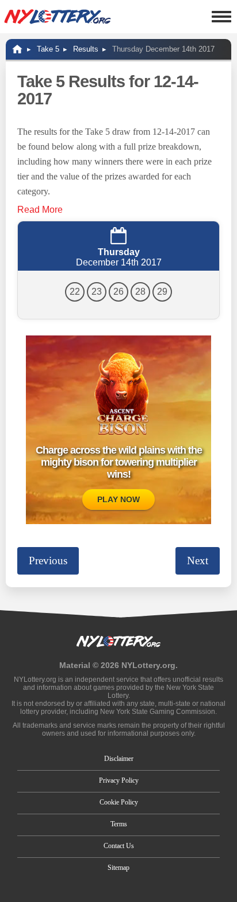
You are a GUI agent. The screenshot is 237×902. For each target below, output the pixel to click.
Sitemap (118, 868)
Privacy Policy (119, 780)
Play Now (118, 499)
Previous (48, 561)
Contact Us (119, 846)
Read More (40, 209)
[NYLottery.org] (57, 16)
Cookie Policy (119, 802)
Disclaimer (118, 759)
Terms (118, 824)
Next (197, 561)
